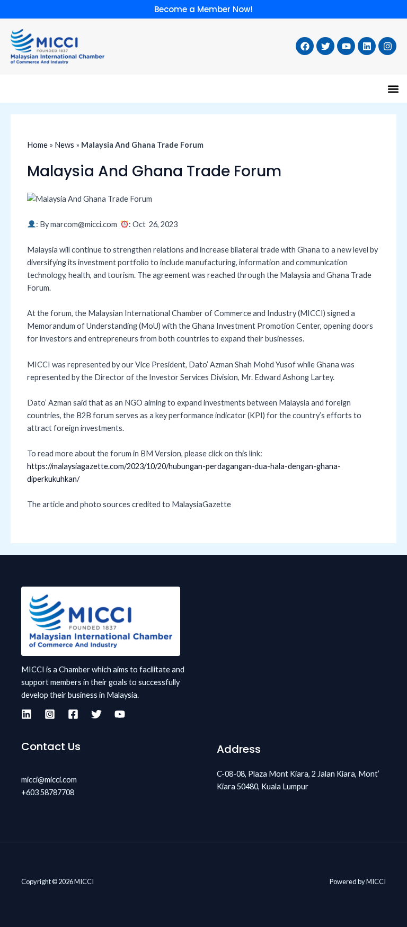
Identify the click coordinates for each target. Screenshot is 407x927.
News (64, 144)
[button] (393, 88)
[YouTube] (119, 714)
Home (37, 144)
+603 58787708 (47, 792)
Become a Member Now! (203, 9)
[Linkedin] (26, 714)
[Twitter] (96, 714)
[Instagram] (50, 714)
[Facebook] (73, 714)
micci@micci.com (49, 779)
